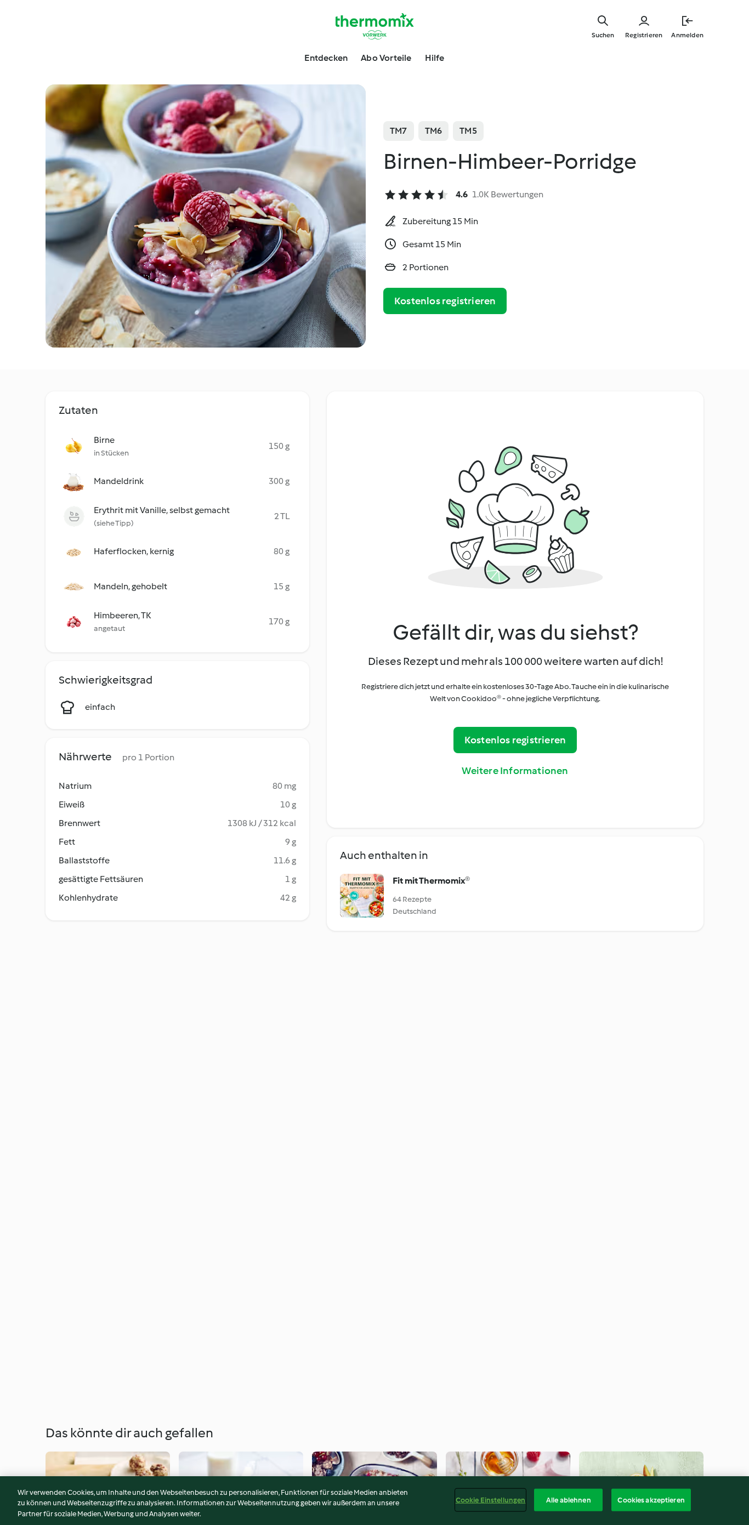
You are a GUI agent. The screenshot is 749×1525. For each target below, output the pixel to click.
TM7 (398, 131)
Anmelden (687, 35)
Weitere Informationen (515, 771)
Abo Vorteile (386, 58)
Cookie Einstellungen (491, 1499)
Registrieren (643, 35)
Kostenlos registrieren (445, 301)
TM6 (433, 131)
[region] (374, 1500)
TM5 (468, 131)
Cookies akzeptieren (650, 1499)
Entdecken (326, 58)
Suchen (603, 35)
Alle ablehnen (568, 1499)
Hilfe (435, 58)
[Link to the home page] (374, 26)
